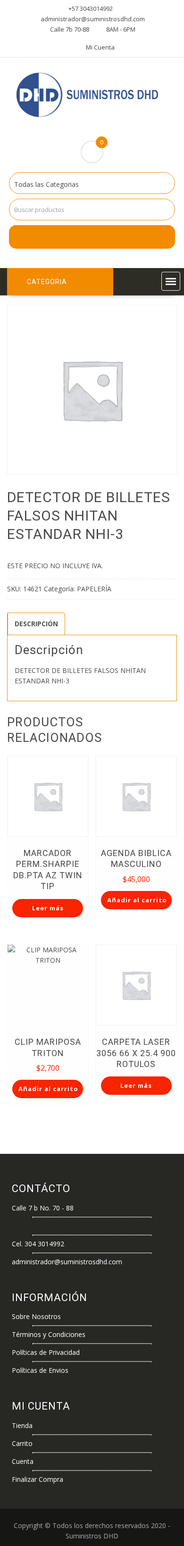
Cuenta (22, 1461)
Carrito (22, 1443)
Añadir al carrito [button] (137, 900)
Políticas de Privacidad (46, 1352)
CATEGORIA (47, 282)
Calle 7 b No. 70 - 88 (43, 1207)
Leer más (48, 908)
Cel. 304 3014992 (38, 1243)
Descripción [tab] (36, 623)
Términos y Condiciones (48, 1334)
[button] (170, 281)
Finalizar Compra (37, 1479)
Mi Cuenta (100, 47)
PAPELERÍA (94, 588)
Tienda (22, 1425)
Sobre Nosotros (36, 1316)
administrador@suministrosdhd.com (67, 1261)
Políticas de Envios (40, 1370)
